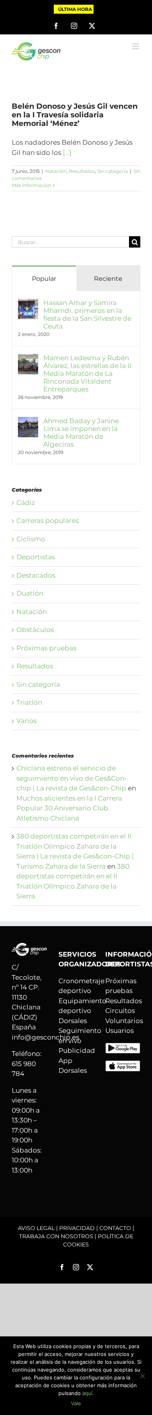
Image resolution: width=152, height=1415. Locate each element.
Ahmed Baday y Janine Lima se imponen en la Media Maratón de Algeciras (81, 432)
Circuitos (120, 1011)
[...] (67, 152)
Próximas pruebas (46, 648)
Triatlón (29, 702)
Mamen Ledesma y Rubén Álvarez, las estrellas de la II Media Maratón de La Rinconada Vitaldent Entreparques (87, 373)
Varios (26, 721)
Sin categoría (112, 171)
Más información (31, 185)
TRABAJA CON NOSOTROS (56, 1236)
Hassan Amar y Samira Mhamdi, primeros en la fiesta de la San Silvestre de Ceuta (87, 314)
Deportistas (35, 557)
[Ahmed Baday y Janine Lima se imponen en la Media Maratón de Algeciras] (28, 422)
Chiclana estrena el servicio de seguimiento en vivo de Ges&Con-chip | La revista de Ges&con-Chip (71, 778)
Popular (44, 278)
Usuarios (119, 1030)
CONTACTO (115, 1228)
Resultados (82, 171)
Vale (76, 1403)
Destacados (35, 575)
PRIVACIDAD (77, 1228)
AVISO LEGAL (36, 1228)
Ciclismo (30, 539)
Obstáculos (35, 630)
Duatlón (29, 593)
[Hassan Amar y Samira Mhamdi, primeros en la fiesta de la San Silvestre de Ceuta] (28, 303)
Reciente (108, 278)
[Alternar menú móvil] (136, 46)
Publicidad (76, 1050)
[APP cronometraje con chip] (122, 1047)
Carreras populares (47, 520)
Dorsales (72, 1021)
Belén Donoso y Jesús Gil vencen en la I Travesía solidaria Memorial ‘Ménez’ (75, 115)
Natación (56, 171)
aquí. (88, 1393)
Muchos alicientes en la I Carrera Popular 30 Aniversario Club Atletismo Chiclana (69, 808)
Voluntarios (124, 1021)
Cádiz (25, 502)
